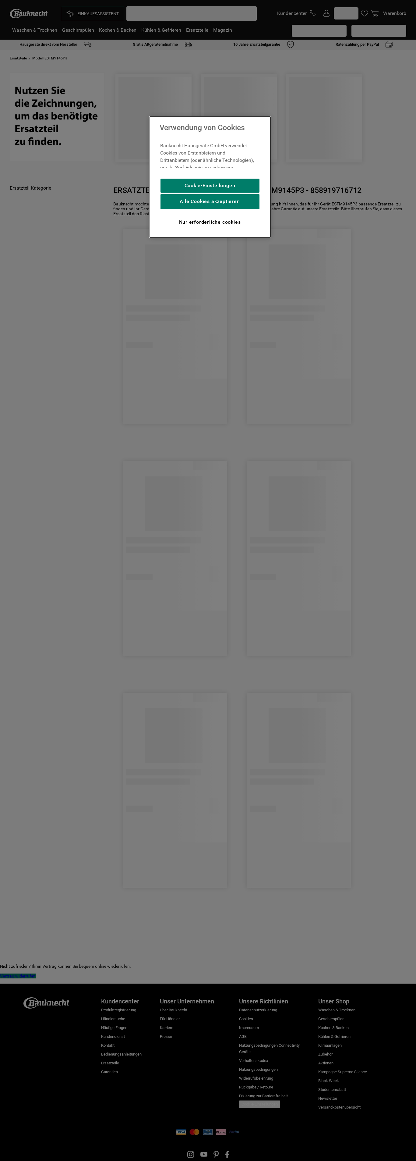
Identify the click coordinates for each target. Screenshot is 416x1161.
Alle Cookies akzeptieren (210, 201)
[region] (210, 177)
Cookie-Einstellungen (210, 185)
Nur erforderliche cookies (210, 222)
